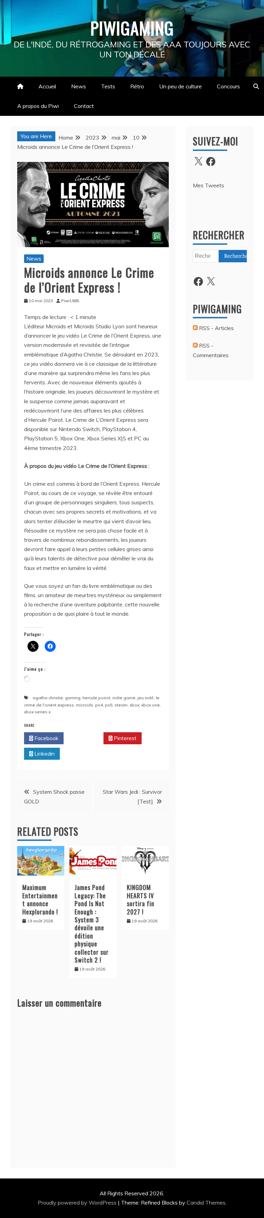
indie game (123, 697)
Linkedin (44, 753)
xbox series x (37, 711)
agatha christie (48, 697)
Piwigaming (132, 27)
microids (84, 704)
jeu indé (146, 697)
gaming (72, 697)
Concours (228, 86)
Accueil (47, 86)
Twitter (85, 738)
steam (121, 704)
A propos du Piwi (38, 105)
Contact (84, 105)
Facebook (45, 738)
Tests (108, 86)
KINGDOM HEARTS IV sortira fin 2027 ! (140, 899)
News (78, 86)
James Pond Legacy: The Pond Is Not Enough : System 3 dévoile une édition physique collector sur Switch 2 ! (92, 923)
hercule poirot (96, 697)
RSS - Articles (216, 328)
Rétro (137, 86)
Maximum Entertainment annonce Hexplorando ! (40, 899)
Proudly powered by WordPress (78, 1202)
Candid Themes (206, 1202)
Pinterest (124, 738)
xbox (134, 704)
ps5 (108, 704)
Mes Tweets (208, 185)
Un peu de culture (180, 86)
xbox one (150, 704)
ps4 (99, 704)
